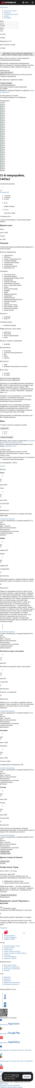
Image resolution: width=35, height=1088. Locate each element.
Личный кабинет (9, 935)
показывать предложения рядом (13, 459)
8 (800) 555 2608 (9, 939)
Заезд (2, 21)
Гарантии (7, 955)
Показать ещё (5, 851)
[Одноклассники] (5, 996)
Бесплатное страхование (12, 968)
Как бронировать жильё (12, 946)
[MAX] (5, 998)
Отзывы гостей (9, 948)
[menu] (32, 2)
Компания (7, 977)
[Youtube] (5, 1004)
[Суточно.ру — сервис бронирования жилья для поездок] (8, 2)
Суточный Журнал (10, 956)
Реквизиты (7, 981)
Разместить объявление (11, 967)
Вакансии (7, 979)
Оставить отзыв (5, 853)
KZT (5, 434)
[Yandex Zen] (5, 1006)
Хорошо (27, 1076)
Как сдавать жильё (10, 965)
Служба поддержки (10, 937)
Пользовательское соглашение (10, 1085)
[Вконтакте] (5, 1001)
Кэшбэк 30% (8, 949)
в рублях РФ (4, 428)
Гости (2, 29)
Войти (27, 2)
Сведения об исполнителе (8, 895)
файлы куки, (15, 1075)
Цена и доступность (7, 72)
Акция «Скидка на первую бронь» (15, 953)
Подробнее (3, 928)
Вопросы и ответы (10, 958)
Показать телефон (6, 83)
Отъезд (2, 25)
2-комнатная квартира (7, 519)
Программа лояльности (11, 984)
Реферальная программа (12, 982)
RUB (5, 432)
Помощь (6, 970)
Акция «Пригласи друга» (12, 951)
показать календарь (7, 437)
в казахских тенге (10, 446)
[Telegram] (5, 993)
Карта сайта (4, 1083)
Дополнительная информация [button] (10, 378)
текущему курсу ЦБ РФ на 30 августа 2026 (17, 441)
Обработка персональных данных (11, 1087)
